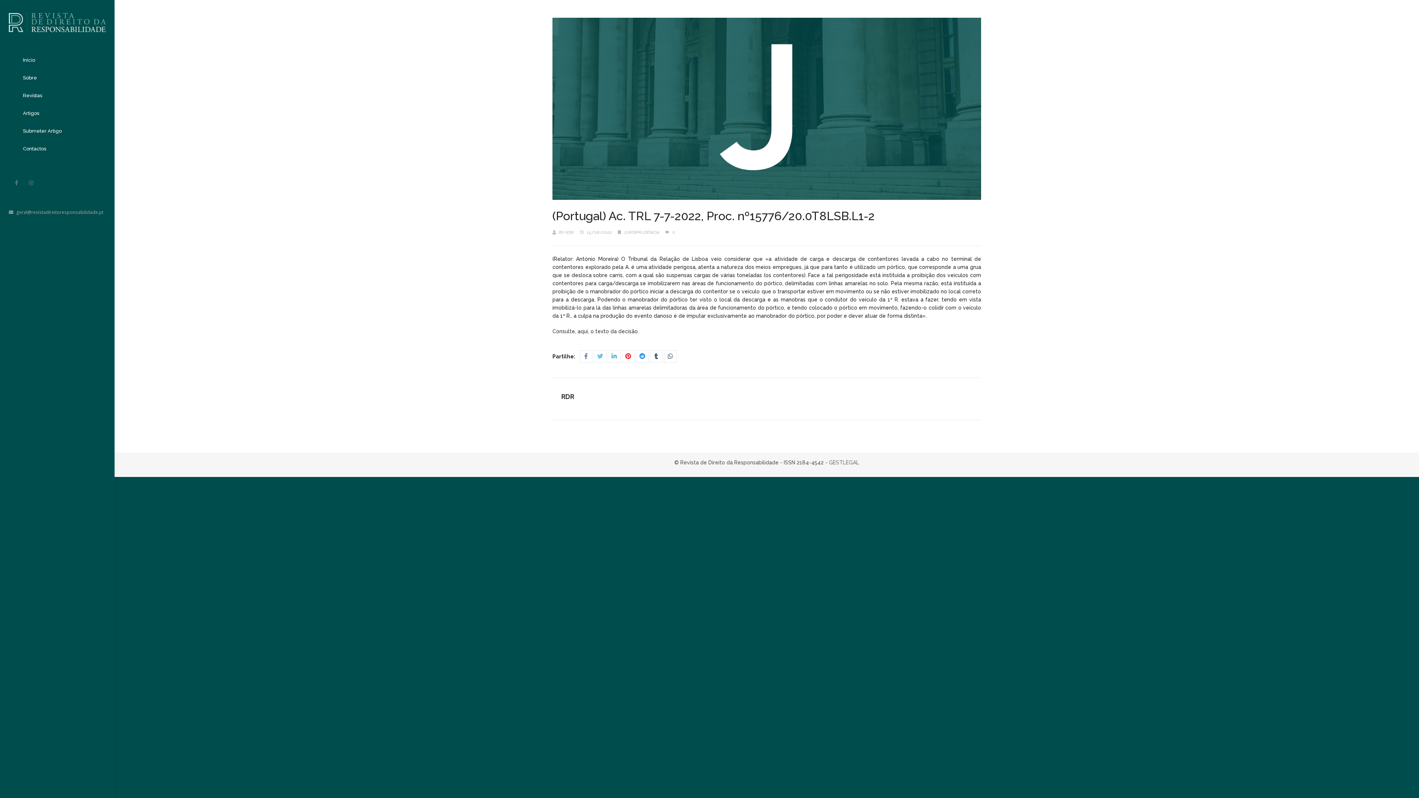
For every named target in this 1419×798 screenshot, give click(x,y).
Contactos (34, 148)
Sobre (30, 78)
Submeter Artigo (42, 131)
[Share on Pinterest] (628, 356)
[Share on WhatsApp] (670, 356)
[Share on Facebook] (586, 356)
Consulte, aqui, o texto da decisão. (596, 331)
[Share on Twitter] (600, 356)
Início (29, 60)
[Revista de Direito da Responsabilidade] (57, 17)
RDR (569, 232)
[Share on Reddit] (642, 356)
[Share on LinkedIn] (614, 356)
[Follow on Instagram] (31, 182)
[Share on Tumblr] (656, 356)
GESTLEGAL (844, 463)
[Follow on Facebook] (16, 182)
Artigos (31, 113)
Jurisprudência (641, 232)
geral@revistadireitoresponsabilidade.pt (59, 212)
